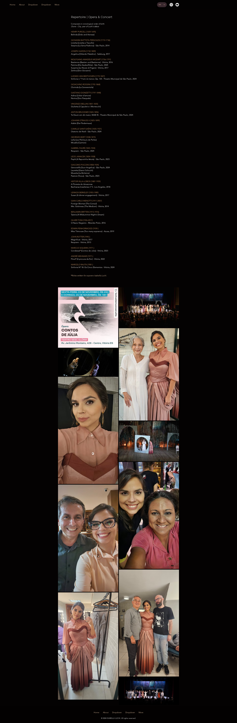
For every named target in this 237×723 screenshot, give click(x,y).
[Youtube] (177, 4)
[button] (33, 4)
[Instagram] (171, 4)
